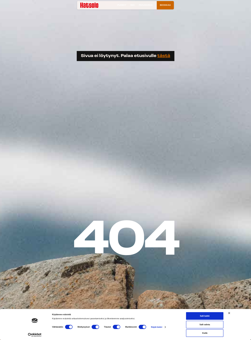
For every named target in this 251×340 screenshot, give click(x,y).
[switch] (95, 327)
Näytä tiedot (156, 327)
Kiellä (204, 333)
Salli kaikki (205, 316)
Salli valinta (204, 324)
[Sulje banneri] (229, 313)
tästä (163, 56)
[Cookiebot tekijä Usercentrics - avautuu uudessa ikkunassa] (34, 335)
